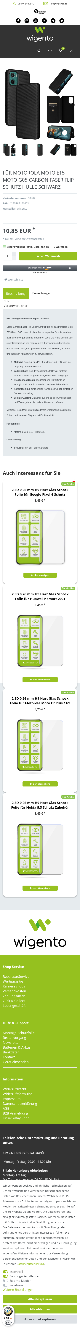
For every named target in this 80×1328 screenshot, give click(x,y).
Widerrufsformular (17, 1094)
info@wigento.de (58, 3)
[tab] (16, 293)
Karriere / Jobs (14, 986)
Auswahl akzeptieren (40, 1319)
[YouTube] (35, 20)
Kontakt (9, 1057)
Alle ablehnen (40, 1309)
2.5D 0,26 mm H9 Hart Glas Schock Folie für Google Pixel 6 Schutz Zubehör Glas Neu (40, 492)
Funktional (16, 1285)
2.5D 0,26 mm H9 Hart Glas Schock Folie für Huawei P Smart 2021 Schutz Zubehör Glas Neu (40, 596)
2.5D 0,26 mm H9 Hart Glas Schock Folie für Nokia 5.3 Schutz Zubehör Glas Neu (40, 805)
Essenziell (16, 1272)
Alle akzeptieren (40, 1299)
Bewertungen (41, 293)
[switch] (8, 1323)
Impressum (12, 1098)
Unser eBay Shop (16, 1118)
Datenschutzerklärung (20, 1103)
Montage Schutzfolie (19, 1033)
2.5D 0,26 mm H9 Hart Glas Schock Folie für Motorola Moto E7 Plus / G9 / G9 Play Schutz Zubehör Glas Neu (40, 700)
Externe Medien (20, 1281)
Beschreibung (15, 294)
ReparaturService (16, 976)
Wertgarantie (13, 981)
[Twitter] (61, 20)
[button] (40, 269)
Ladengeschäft (14, 1005)
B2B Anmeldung (15, 1113)
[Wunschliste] (50, 51)
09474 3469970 (26, 3)
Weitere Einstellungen (18, 1290)
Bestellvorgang (14, 1037)
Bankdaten (11, 1052)
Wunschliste (15, 279)
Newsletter (11, 1042)
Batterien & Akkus (17, 1047)
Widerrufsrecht (14, 1089)
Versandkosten (14, 991)
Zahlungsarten (14, 996)
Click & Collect (14, 1000)
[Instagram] (26, 20)
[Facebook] (18, 20)
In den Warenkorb (48, 256)
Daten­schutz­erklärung (30, 1264)
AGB (6, 1108)
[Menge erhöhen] (14, 254)
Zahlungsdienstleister (24, 1276)
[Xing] (53, 20)
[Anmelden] (71, 51)
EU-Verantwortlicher (16, 303)
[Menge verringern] (14, 258)
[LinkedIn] (44, 20)
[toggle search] (39, 51)
